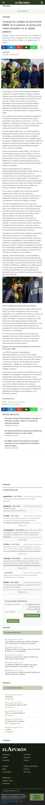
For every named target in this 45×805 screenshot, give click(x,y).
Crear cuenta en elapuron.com (32, 615)
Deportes (27, 757)
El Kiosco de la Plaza (31, 766)
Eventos (26, 769)
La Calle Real (6, 772)
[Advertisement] (22, 467)
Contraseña (10, 612)
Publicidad (6, 783)
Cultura (26, 760)
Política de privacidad (13, 801)
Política (5, 757)
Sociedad (22, 11)
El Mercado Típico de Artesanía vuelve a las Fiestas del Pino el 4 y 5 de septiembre (22, 650)
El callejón (9, 699)
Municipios (6, 754)
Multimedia (6, 778)
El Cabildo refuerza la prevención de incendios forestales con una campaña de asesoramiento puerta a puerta (22, 443)
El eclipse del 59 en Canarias (14, 721)
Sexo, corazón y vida (13, 723)
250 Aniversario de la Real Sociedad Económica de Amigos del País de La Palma (22, 673)
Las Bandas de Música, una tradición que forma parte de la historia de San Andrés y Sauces (21, 665)
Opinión (5, 766)
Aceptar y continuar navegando (37, 797)
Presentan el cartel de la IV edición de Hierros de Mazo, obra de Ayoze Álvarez (21, 658)
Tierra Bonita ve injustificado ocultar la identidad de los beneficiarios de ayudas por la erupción (21, 642)
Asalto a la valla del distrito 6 (15, 713)
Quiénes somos (7, 781)
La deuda (8, 729)
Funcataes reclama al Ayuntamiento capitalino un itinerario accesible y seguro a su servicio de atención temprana (23, 420)
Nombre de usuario (12, 604)
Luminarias (9, 697)
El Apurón (5, 52)
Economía (5, 760)
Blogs (4, 769)
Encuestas (27, 772)
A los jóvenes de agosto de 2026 (16, 705)
